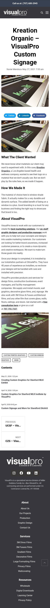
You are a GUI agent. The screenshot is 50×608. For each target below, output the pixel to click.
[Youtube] (28, 473)
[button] (42, 12)
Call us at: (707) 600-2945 (25, 3)
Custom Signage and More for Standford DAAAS (24, 408)
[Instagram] (14, 473)
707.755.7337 (10, 309)
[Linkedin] (36, 473)
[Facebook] (21, 473)
